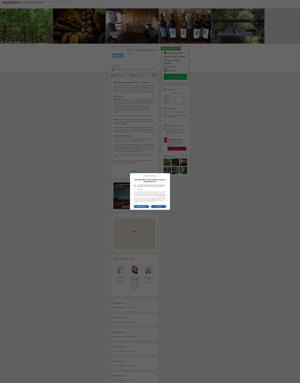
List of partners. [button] (162, 195)
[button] (150, 189)
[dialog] (150, 191)
